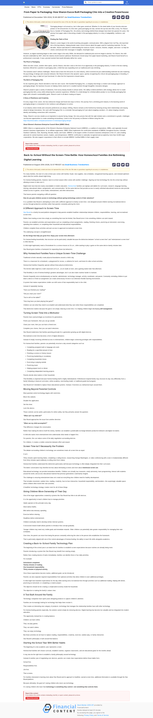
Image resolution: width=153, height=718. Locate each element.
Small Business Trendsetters (79, 17)
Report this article (32, 148)
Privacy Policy (89, 715)
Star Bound (27, 212)
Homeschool (72, 186)
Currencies (56, 7)
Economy (46, 7)
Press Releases (67, 7)
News (34, 7)
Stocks (26, 7)
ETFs (39, 7)
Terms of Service (103, 715)
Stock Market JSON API (85, 705)
